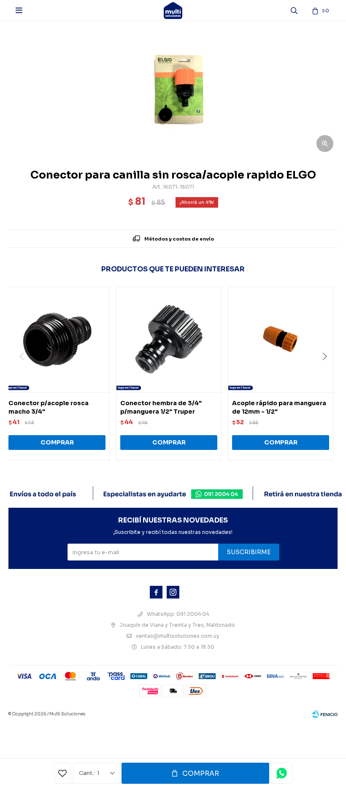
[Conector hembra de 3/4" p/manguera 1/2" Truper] (169, 339)
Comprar (200, 773)
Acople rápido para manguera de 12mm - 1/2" (279, 407)
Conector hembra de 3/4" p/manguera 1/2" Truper (161, 407)
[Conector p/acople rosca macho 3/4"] (57, 339)
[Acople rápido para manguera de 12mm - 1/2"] (280, 339)
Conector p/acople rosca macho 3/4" (48, 407)
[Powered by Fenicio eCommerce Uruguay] (325, 714)
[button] (327, 373)
